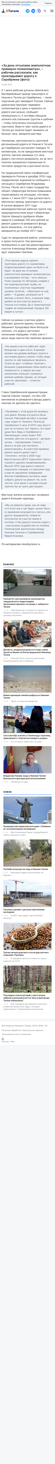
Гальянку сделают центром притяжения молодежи (23, 910)
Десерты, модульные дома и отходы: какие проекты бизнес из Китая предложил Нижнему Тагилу (27, 652)
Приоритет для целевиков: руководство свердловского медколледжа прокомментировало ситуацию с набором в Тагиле (25, 603)
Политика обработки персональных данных (22, 1030)
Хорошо (48, 3)
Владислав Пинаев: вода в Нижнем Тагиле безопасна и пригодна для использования (24, 777)
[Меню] (52, 11)
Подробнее (26, 4)
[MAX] (39, 11)
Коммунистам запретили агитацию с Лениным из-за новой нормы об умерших (27, 827)
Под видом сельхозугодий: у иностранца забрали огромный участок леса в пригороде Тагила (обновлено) (26, 998)
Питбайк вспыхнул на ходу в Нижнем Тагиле (25, 869)
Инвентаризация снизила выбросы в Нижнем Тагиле (26, 696)
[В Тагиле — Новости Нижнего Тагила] (12, 11)
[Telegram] (27, 11)
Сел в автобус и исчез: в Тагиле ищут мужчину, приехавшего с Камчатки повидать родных (27, 736)
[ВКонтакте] (33, 11)
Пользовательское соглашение (16, 1034)
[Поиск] (45, 11)
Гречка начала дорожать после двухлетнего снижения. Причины (26, 953)
